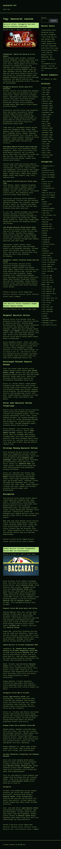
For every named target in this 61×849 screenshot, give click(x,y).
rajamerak (46, 242)
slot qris (46, 305)
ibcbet (44, 202)
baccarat (14, 294)
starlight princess (49, 325)
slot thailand (47, 311)
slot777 (45, 314)
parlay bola (46, 237)
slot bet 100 (47, 275)
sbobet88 (45, 251)
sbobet (44, 249)
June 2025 (46, 119)
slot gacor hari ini (50, 298)
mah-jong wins (47, 219)
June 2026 (46, 92)
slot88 (44, 316)
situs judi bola (48, 264)
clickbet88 (46, 186)
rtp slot (45, 246)
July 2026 (46, 90)
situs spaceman (48, 271)
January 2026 (47, 103)
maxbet (44, 233)
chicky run (46, 184)
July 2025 (46, 117)
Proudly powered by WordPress (14, 844)
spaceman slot (47, 322)
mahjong (45, 222)
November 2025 (47, 108)
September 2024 (48, 139)
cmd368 (44, 190)
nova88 (44, 235)
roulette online (48, 244)
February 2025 (47, 128)
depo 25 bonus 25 (48, 193)
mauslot (45, 231)
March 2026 (46, 99)
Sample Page (6, 9)
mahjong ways (47, 226)
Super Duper (27, 30)
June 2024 (46, 146)
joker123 (45, 206)
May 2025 (45, 121)
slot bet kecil (48, 280)
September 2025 (48, 112)
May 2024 (45, 148)
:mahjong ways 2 (48, 166)
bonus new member (48, 175)
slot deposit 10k (48, 289)
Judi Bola (46, 213)
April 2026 (46, 97)
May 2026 (45, 94)
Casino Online (16, 539)
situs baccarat (20, 829)
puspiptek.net (10, 5)
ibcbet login (47, 204)
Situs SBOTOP (47, 266)
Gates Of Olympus (48, 195)
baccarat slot (8, 829)
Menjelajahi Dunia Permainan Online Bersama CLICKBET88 (48, 32)
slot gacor (46, 296)
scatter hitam (47, 253)
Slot (44, 273)
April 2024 (46, 150)
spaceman (45, 318)
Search (43, 18)
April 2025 (46, 123)
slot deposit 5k (48, 291)
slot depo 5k (47, 287)
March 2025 (46, 126)
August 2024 (46, 141)
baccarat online (16, 91)
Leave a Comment (15, 296)
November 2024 (47, 135)
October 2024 (47, 137)
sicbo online (47, 258)
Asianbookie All (48, 170)
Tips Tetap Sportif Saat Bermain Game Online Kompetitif (49, 39)
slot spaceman (47, 309)
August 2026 (46, 88)
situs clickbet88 (48, 262)
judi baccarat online (28, 352)
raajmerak (46, 240)
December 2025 (47, 106)
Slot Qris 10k (47, 307)
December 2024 (47, 132)
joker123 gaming (48, 208)
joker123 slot (47, 210)
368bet (44, 168)
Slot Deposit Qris (49, 293)
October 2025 (47, 110)
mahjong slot (47, 224)
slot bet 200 (47, 278)
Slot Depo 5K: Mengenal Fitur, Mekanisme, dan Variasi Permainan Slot (48, 57)
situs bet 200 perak (50, 260)
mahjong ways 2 (48, 228)
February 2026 (47, 101)
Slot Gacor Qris (48, 300)
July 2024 (46, 144)
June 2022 (46, 157)
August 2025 (46, 115)
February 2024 (47, 155)
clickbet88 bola (48, 188)
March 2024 (46, 153)
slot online (46, 302)
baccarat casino (25, 294)
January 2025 (47, 130)
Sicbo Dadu (46, 255)
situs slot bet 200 (49, 269)
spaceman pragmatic (49, 320)
